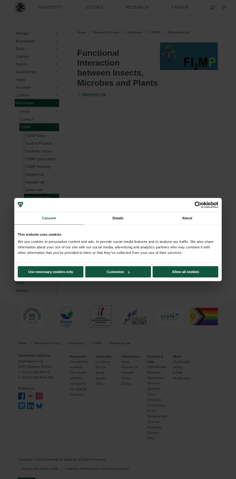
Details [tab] (118, 218)
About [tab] (187, 218)
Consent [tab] (49, 218)
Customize (115, 272)
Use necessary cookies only (50, 272)
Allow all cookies (185, 272)
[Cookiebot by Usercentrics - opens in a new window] (198, 204)
